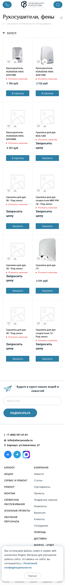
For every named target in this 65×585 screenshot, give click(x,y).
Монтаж (9, 493)
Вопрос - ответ (44, 545)
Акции (8, 474)
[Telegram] (17, 454)
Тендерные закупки (45, 499)
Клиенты (39, 519)
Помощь (40, 532)
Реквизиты (40, 506)
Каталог (9, 467)
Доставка (40, 538)
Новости (39, 474)
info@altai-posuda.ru (20, 440)
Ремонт (9, 486)
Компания (41, 467)
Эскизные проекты (17, 510)
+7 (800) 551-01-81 (17, 434)
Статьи (38, 480)
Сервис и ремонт (15, 480)
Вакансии (39, 512)
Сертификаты (42, 486)
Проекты (39, 493)
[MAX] (26, 454)
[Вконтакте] (8, 454)
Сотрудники (41, 525)
